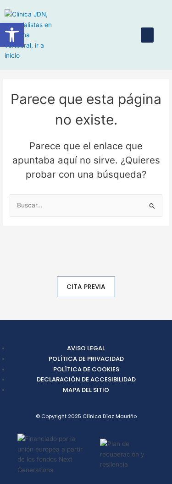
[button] (147, 35)
